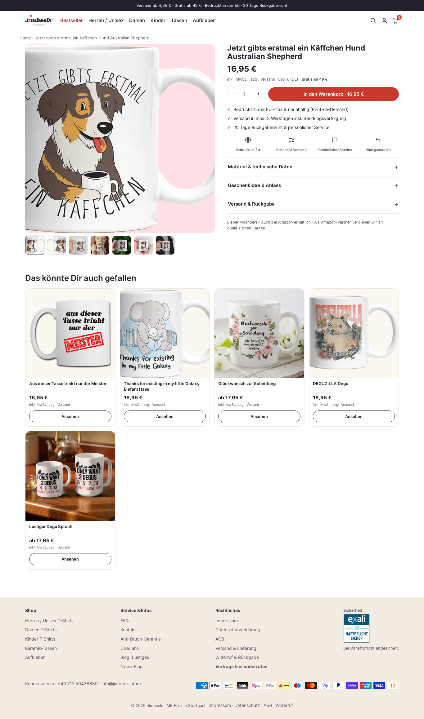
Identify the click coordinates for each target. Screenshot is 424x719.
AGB (219, 638)
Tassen (179, 20)
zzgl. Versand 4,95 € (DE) (274, 79)
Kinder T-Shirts (40, 638)
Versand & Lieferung (235, 648)
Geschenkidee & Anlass (254, 185)
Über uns (129, 648)
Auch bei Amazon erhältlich (286, 222)
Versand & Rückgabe (251, 204)
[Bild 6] (143, 245)
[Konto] (384, 20)
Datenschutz (247, 705)
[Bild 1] (34, 245)
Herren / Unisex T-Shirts (49, 620)
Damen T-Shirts (40, 629)
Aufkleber (204, 20)
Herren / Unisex (106, 20)
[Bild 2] (56, 245)
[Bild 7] (165, 245)
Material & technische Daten (260, 167)
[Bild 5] (121, 245)
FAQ (124, 620)
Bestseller (71, 20)
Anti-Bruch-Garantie (140, 638)
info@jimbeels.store (121, 683)
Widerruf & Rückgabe (237, 657)
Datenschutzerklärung (237, 629)
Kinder (158, 20)
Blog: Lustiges (134, 657)
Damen (137, 20)
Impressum (226, 620)
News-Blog (131, 666)
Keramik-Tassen (41, 648)
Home (25, 37)
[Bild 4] (100, 245)
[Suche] (373, 20)
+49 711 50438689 (78, 683)
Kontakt (128, 629)
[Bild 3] (78, 245)
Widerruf (284, 705)
